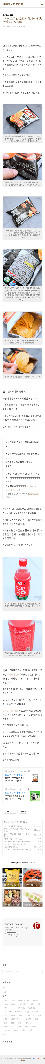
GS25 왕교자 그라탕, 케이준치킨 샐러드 (16, 850)
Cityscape (8, 1030)
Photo (6, 1004)
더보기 (4, 1034)
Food (12, 822)
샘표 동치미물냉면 (9, 847)
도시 (36, 1019)
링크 (18, 674)
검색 (40, 971)
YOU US (13, 1015)
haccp (14, 1004)
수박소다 (11, 674)
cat (16, 1030)
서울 (23, 1030)
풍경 (5, 1022)
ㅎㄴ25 (28, 1019)
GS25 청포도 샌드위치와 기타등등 (14, 844)
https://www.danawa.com (15, 789)
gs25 (19, 1026)
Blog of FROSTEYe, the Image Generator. (16, 928)
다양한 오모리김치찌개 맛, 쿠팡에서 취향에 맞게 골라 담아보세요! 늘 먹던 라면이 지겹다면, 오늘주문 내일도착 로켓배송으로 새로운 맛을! (15, 779)
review (35, 1000)
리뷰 (5, 1008)
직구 (34, 1026)
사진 (38, 1004)
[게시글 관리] (15, 811)
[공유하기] (12, 811)
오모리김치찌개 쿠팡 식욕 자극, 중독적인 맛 (15, 774)
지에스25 (19, 1011)
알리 (31, 1004)
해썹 (12, 1022)
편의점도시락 (24, 1000)
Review (6, 822)
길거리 (40, 1015)
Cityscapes (28, 1022)
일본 (28, 1011)
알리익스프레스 (16, 1019)
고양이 (35, 1011)
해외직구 (22, 1008)
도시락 (23, 1004)
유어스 (22, 1015)
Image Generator (12, 3)
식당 (5, 1015)
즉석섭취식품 (8, 1026)
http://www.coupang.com (15, 771)
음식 (19, 1022)
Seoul (12, 1008)
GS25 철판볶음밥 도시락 (11, 826)
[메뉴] (42, 4)
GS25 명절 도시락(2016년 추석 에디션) (16, 841)
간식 (30, 1030)
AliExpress (8, 1011)
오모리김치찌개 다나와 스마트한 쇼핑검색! (15, 792)
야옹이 (12, 1000)
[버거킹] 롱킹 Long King (12, 839)
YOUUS (32, 1008)
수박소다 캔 (7, 710)
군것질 (27, 1026)
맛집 (5, 1000)
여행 (5, 1019)
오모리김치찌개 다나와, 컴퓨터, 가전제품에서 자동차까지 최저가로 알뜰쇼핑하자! (15, 797)
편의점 (31, 1015)
